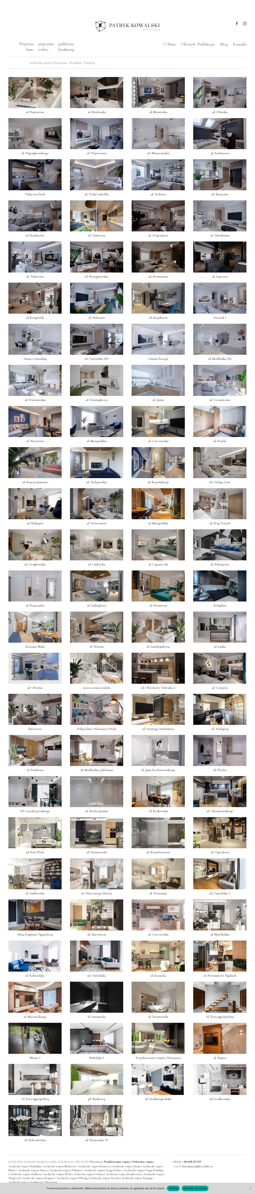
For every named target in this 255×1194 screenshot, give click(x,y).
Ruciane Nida (35, 646)
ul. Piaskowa (35, 770)
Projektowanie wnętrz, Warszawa (158, 1057)
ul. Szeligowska (96, 482)
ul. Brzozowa (35, 441)
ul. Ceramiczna (219, 399)
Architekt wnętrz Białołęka (25, 1166)
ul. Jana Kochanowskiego (158, 770)
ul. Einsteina (219, 194)
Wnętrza (89, 63)
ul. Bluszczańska (158, 153)
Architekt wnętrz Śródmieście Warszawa (32, 1182)
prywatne (46, 43)
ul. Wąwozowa (97, 153)
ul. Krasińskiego (158, 482)
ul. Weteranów (97, 523)
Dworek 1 (220, 317)
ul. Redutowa (35, 235)
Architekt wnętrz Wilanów (66, 1170)
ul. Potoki (219, 441)
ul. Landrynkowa (158, 646)
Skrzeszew (35, 728)
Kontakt (240, 44)
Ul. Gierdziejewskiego (35, 811)
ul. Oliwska (220, 112)
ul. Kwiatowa (158, 605)
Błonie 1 (35, 1057)
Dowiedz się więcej (195, 1188)
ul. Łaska (220, 646)
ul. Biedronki (97, 112)
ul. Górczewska (158, 441)
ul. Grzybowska (35, 564)
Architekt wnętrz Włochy (72, 1178)
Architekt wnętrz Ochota (89, 1174)
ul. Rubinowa (220, 153)
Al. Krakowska (158, 811)
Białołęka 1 (96, 1057)
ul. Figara (219, 1057)
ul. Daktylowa (96, 605)
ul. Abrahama (220, 235)
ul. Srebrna (158, 194)
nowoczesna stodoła (96, 687)
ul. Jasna (158, 399)
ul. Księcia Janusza (35, 482)
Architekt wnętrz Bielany (137, 1178)
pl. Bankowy (96, 1099)
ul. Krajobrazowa (158, 852)
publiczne (66, 43)
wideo (43, 49)
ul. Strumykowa (97, 399)
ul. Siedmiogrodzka (158, 1099)
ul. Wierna (96, 646)
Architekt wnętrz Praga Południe (144, 1170)
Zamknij (173, 1188)
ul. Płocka (219, 770)
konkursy (66, 49)
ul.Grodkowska (219, 1099)
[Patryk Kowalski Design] (127, 26)
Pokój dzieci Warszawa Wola (96, 728)
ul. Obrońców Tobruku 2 (158, 687)
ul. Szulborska (35, 893)
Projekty (75, 63)
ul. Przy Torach (219, 523)
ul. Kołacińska (35, 975)
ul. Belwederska (35, 1140)
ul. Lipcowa (220, 276)
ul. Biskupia (35, 523)
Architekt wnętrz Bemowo (94, 1166)
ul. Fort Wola (35, 852)
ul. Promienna (158, 276)
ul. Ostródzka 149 (96, 358)
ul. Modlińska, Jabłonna (96, 770)
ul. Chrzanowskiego (219, 811)
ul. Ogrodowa (220, 852)
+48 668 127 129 (191, 1162)
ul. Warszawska (35, 399)
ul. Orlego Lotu (219, 482)
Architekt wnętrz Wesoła (104, 1178)
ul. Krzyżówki (35, 317)
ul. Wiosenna (158, 893)
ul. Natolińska (219, 934)
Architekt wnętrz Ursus (126, 1166)
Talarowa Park (35, 194)
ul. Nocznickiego (35, 1016)
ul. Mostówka (158, 112)
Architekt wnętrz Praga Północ (103, 1170)
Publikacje (206, 44)
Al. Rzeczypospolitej (220, 1016)
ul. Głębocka (96, 564)
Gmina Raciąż (158, 358)
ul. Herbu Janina (96, 811)
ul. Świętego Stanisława (158, 728)
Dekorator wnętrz (143, 1162)
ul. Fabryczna (219, 564)
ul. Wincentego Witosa (96, 893)
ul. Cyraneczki (158, 564)
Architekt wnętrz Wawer (33, 1170)
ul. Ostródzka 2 (219, 893)
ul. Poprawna (35, 112)
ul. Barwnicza (96, 934)
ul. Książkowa (158, 317)
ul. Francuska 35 (96, 1140)
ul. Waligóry (220, 728)
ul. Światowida (97, 852)
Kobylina (220, 605)
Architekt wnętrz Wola (57, 1174)
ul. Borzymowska (96, 276)
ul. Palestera (96, 317)
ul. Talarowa (96, 235)
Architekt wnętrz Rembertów (124, 1174)
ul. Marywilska (97, 441)
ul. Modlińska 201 (220, 358)
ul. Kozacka (158, 975)
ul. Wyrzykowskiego (35, 153)
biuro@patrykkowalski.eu (197, 1166)
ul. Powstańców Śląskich (219, 975)
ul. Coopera (220, 687)
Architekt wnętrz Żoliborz (26, 1174)
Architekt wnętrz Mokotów (60, 1166)
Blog (224, 44)
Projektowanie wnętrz (117, 1162)
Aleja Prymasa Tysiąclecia (35, 934)
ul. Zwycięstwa (158, 235)
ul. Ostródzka (96, 975)
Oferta (186, 44)
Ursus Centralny (35, 358)
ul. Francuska (35, 605)
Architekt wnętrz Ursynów (39, 1178)
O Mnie (169, 44)
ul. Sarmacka (97, 1016)
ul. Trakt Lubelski (97, 194)
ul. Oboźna (35, 687)
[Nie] (250, 1188)
